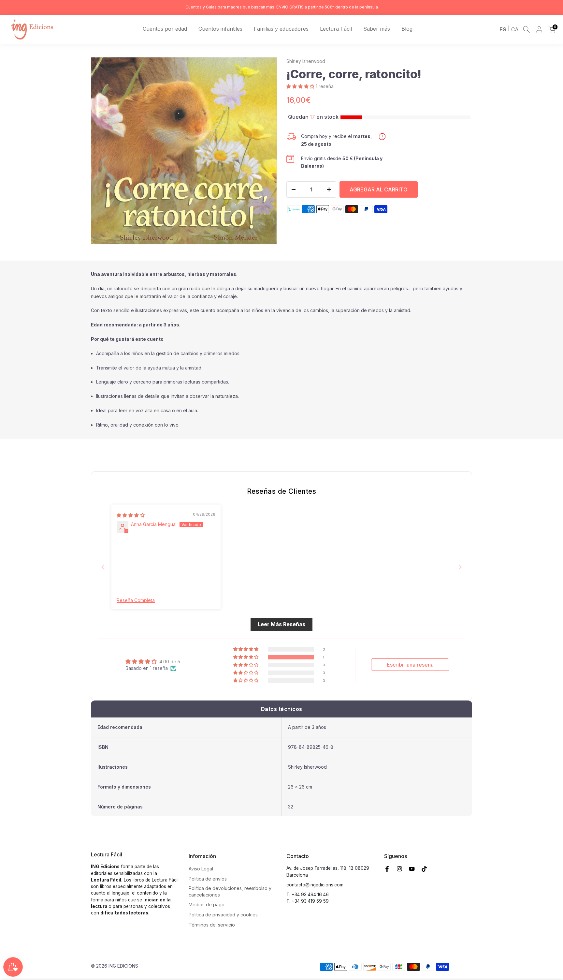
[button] (301, 86)
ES (502, 29)
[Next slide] (460, 567)
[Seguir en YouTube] (412, 869)
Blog (406, 28)
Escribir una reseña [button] (410, 664)
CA (515, 29)
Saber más (376, 28)
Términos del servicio (212, 924)
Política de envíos (208, 879)
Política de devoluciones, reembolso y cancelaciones (230, 891)
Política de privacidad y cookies (223, 914)
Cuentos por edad (165, 28)
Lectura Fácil (336, 28)
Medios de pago (206, 904)
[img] (131, 515)
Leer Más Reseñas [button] (281, 624)
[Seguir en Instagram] (399, 869)
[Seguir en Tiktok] (424, 869)
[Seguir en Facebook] (387, 869)
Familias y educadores (281, 28)
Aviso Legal (201, 868)
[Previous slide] (103, 567)
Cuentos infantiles (220, 28)
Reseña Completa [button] (136, 600)
